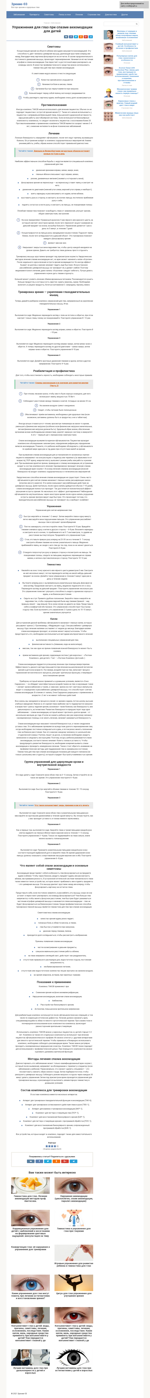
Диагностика (111, 14)
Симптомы (49, 14)
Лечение (79, 14)
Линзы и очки (65, 14)
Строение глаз (94, 14)
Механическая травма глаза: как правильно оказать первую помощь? (126, 91)
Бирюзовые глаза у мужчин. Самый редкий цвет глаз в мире (127, 103)
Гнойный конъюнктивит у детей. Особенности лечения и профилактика (127, 46)
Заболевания (19, 14)
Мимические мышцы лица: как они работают (127, 114)
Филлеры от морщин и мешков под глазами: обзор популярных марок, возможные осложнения (127, 34)
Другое (124, 14)
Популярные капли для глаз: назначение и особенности (127, 58)
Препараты (34, 14)
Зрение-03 (19, 4)
